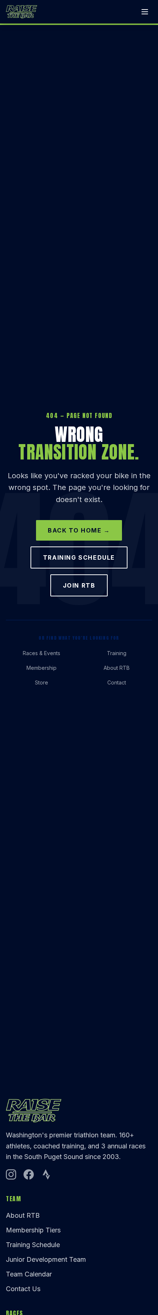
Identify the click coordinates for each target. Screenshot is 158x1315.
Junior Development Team (46, 1259)
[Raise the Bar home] (21, 11)
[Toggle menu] (144, 11)
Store (41, 682)
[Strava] (46, 1174)
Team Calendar (29, 1274)
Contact (116, 682)
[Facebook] (29, 1174)
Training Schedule (79, 557)
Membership (41, 668)
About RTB (117, 668)
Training (116, 653)
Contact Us (23, 1289)
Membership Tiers (33, 1230)
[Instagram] (11, 1174)
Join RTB (79, 585)
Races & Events (41, 653)
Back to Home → (79, 530)
